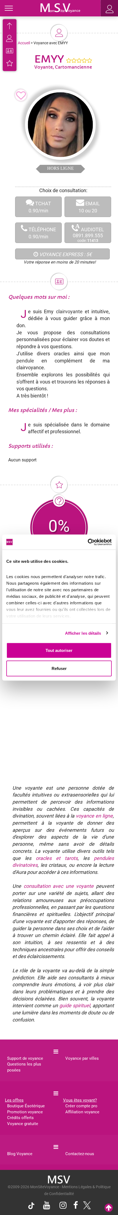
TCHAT (40, 207)
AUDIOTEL (88, 233)
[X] (85, 1206)
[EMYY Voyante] (60, 7)
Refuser (59, 668)
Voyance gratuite (22, 1123)
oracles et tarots (57, 858)
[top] (109, 1208)
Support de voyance (25, 1058)
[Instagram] (63, 1206)
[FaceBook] (75, 1206)
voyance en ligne (94, 816)
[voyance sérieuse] (59, 1179)
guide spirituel (74, 1005)
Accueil (24, 43)
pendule (25, 361)
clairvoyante (69, 311)
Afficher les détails (83, 633)
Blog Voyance (19, 1153)
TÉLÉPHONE (41, 233)
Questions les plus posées (24, 1067)
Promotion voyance (25, 1111)
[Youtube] (47, 1206)
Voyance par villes (82, 1058)
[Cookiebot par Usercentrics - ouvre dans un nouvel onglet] (88, 542)
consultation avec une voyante (59, 886)
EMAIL (89, 207)
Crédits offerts (20, 1117)
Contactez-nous (79, 1153)
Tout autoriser (59, 650)
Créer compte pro (81, 1105)
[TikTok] (32, 1206)
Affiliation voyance (82, 1111)
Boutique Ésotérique (26, 1105)
